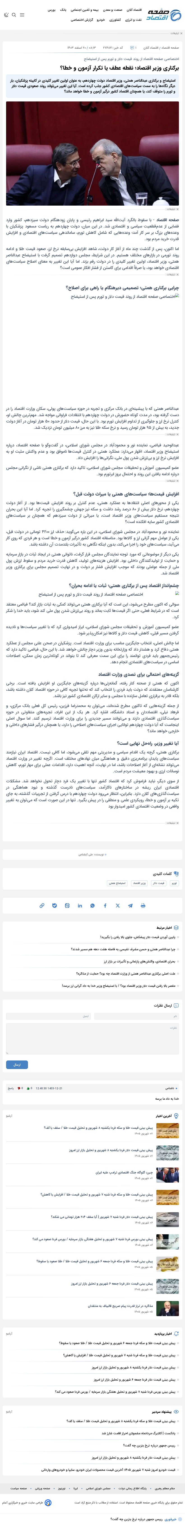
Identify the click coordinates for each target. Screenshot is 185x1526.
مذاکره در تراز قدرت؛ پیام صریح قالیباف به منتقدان (120, 1306)
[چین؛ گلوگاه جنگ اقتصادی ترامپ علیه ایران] (167, 1175)
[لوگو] (163, 15)
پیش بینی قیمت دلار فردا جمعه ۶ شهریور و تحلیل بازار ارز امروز (112, 1283)
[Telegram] (130, 905)
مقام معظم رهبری (165, 1488)
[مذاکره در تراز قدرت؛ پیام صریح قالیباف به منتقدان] (167, 1308)
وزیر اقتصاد (139, 883)
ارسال (17, 1064)
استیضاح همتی (117, 883)
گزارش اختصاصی (82, 19)
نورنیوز (61, 1488)
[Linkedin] (79, 905)
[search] (14, 15)
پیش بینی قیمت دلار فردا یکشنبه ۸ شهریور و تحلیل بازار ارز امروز (111, 1150)
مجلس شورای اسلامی (98, 1488)
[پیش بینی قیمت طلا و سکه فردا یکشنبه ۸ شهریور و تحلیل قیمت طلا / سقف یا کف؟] (167, 1130)
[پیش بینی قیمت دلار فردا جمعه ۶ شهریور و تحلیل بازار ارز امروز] (167, 1286)
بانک (63, 9)
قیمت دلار (158, 883)
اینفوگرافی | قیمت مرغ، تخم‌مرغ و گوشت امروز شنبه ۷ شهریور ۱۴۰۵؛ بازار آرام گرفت (108, 1519)
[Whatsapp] (92, 905)
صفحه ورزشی (42, 1488)
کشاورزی (115, 19)
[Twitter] (117, 905)
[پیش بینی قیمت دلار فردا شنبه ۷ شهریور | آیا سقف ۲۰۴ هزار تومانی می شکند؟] (167, 1219)
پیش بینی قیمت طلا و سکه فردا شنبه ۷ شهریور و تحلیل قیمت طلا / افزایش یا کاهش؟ (97, 1194)
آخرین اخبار (164, 1116)
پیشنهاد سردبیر (162, 1411)
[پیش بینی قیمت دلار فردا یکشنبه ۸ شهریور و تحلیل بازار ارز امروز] (167, 1153)
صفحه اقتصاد (170, 47)
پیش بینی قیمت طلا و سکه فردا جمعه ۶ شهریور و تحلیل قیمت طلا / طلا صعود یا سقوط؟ (95, 1261)
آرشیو (9, 1116)
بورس (52, 9)
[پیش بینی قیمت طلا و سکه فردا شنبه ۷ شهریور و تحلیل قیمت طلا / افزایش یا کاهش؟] (167, 1197)
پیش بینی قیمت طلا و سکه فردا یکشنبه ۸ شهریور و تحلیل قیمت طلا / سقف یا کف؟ (98, 1128)
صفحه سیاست (18, 1488)
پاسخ (11, 1088)
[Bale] (54, 905)
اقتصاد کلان (135, 9)
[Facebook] (105, 905)
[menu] (22, 15)
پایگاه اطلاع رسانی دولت (132, 1488)
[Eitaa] (67, 905)
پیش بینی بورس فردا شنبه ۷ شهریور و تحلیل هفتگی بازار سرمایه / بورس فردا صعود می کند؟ (92, 1239)
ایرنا (76, 1488)
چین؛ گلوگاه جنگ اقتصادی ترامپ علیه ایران (124, 1172)
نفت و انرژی (134, 19)
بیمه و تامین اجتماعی (85, 9)
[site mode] (6, 15)
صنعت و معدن (113, 9)
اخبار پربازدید (163, 1333)
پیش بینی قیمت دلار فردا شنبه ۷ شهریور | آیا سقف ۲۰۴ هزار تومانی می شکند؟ (102, 1217)
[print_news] (143, 905)
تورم (174, 883)
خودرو (101, 19)
